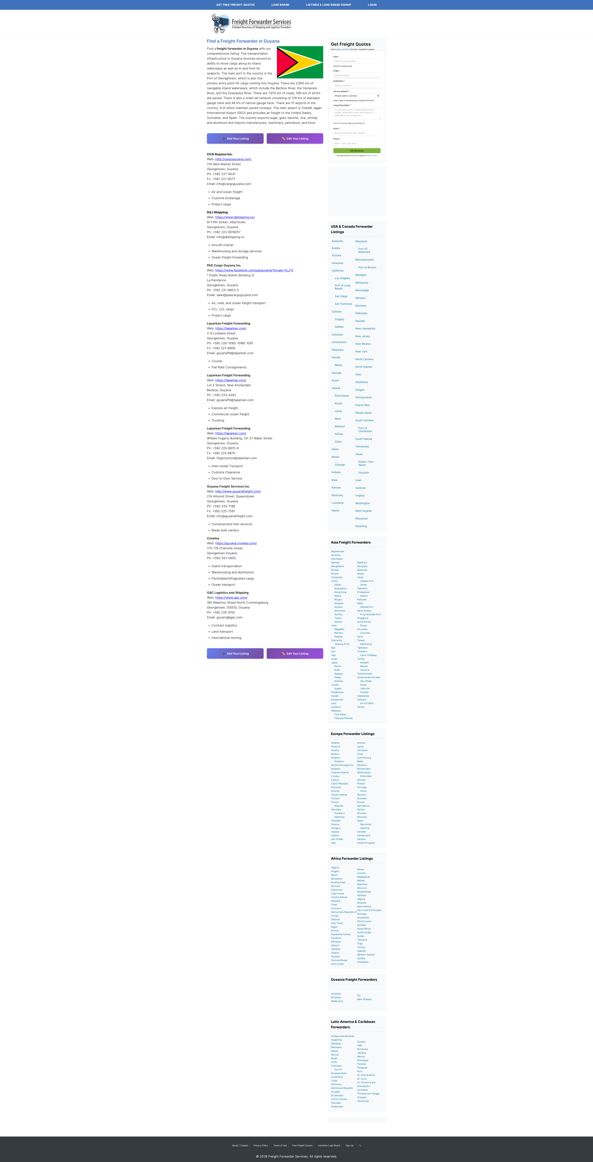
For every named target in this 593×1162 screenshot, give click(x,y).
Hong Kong (338, 592)
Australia (336, 993)
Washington (362, 503)
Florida (336, 357)
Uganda (361, 950)
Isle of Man (337, 839)
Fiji (358, 995)
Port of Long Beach (342, 287)
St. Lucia (361, 1078)
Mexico (361, 1056)
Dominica (336, 1084)
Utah (358, 480)
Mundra (337, 632)
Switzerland (363, 835)
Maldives (362, 562)
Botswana (336, 878)
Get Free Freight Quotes (235, 4)
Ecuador (335, 1091)
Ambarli (363, 662)
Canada (336, 311)
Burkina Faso (338, 882)
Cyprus (335, 779)
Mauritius (362, 884)
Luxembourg (364, 757)
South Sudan (364, 932)
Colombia (336, 1065)
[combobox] (337, 143)
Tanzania (362, 939)
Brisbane (336, 997)
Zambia (361, 958)
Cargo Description (342, 105)
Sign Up (350, 1145)
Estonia (335, 790)
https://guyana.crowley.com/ (236, 543)
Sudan (360, 936)
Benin (334, 874)
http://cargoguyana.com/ (233, 159)
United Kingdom (366, 842)
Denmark (336, 787)
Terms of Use (280, 1145)
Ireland (335, 835)
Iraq (333, 655)
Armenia (335, 555)
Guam (335, 380)
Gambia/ (335, 949)
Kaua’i (338, 403)
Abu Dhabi (364, 681)
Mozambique (364, 891)
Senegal (361, 913)
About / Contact (240, 1145)
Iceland (335, 831)
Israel (334, 658)
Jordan (335, 684)
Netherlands (364, 772)
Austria (335, 750)
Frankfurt (338, 813)
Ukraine (361, 839)
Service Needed (341, 91)
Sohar (362, 584)
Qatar (360, 603)
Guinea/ (335, 956)
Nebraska (361, 313)
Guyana (361, 1041)
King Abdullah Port (369, 614)
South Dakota (363, 438)
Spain (360, 820)
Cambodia (336, 577)
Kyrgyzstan (337, 699)
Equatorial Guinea (341, 934)
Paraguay (362, 1067)
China (334, 581)
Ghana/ (335, 952)
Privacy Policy (261, 1145)
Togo (360, 943)
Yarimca (363, 669)
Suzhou (337, 614)
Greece (335, 824)
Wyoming (361, 526)
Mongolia (362, 566)
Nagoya (337, 673)
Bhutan (335, 569)
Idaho (335, 449)
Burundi (335, 886)
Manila (362, 595)
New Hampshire (365, 328)
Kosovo (361, 742)
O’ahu (338, 441)
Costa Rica (337, 1076)
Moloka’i (340, 426)
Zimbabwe (362, 962)
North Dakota (363, 366)
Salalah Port (365, 581)
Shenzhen (338, 610)
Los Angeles (342, 278)
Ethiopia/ (336, 941)
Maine (335, 510)
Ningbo (336, 599)
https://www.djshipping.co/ (234, 217)
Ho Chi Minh (365, 703)
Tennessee (362, 446)
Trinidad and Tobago (368, 1093)
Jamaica (361, 1052)
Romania (362, 798)
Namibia (361, 895)
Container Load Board (329, 1145)
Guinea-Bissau (339, 960)
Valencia (363, 828)
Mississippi (362, 290)
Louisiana (338, 502)
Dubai (362, 684)
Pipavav (337, 636)
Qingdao (337, 603)
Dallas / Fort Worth (365, 463)
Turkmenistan (364, 673)
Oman (360, 577)
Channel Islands (340, 772)
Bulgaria (335, 768)
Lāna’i (338, 411)
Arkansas (337, 263)
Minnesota (361, 282)
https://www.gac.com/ (231, 597)
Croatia (335, 776)
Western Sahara (365, 954)
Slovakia (361, 813)
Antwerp (337, 761)
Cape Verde (337, 893)
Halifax (339, 326)
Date (336, 57)
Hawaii (336, 388)
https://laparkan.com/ (230, 328)
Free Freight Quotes (302, 1145)
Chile (334, 1062)
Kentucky (337, 495)
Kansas (336, 487)
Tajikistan (362, 647)
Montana (360, 305)
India (333, 625)
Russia (360, 802)
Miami (338, 365)
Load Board (280, 4)
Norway (361, 779)
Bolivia (335, 1054)
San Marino (363, 805)
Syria (360, 636)
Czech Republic (339, 783)
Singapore (362, 618)
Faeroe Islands (339, 794)
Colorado (337, 334)
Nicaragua (362, 1060)
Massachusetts (364, 259)
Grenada (336, 1102)
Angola (335, 871)
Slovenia (362, 816)
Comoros (336, 908)
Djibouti (335, 919)
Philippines (363, 592)
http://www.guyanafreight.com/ (238, 491)
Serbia (360, 809)
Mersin (362, 666)
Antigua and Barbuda (342, 1036)
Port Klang (338, 714)
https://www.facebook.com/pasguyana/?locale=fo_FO (254, 270)
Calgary (339, 319)
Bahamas (336, 1043)
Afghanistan (337, 551)
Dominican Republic (342, 1088)
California (337, 270)
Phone (336, 139)
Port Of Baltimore (364, 250)
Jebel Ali (363, 688)
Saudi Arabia (364, 610)
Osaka (336, 677)
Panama (361, 1063)
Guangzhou (339, 588)
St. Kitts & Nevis (366, 1075)
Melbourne (337, 1001)
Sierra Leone (364, 921)
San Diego (341, 296)
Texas (359, 454)
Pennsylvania (363, 397)
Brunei (335, 573)
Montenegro (364, 768)
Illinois (335, 457)
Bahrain (335, 562)
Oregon (359, 389)
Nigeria (361, 899)
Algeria (335, 867)
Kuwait (335, 695)
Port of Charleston (365, 430)
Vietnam (361, 699)
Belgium (335, 757)
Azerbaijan (337, 558)
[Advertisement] (357, 191)
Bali (333, 647)
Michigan (360, 274)
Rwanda (361, 902)
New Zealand (364, 999)
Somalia (361, 924)
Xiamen (337, 621)
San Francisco (343, 303)
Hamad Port (365, 606)
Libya (360, 753)
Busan (362, 625)
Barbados (336, 1047)
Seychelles (363, 917)
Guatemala (337, 1106)
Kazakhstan (337, 692)
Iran (333, 651)
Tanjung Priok (340, 644)
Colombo (363, 632)
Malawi (361, 880)
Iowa (335, 480)
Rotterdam (364, 776)
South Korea (364, 621)
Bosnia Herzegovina (342, 765)
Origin (336, 71)
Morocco (362, 887)
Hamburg (337, 816)
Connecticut (339, 342)
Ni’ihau (339, 433)
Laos (333, 703)
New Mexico (363, 343)
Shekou (337, 606)
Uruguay (361, 1097)
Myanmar (362, 569)
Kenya (360, 869)
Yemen (361, 707)
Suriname (362, 1089)
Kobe (335, 669)
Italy (333, 842)
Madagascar (363, 876)
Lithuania (362, 750)
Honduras (362, 1049)
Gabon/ (335, 945)
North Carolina (364, 359)
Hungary (336, 828)
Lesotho (361, 873)
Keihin (336, 666)
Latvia (360, 746)
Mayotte (337, 805)
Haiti (359, 1045)
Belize (334, 1050)
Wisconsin (361, 518)
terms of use (372, 155)
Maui (338, 418)
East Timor (337, 923)
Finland (335, 798)
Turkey (361, 658)
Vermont (360, 488)
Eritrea (335, 930)
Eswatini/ (336, 937)
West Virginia (363, 510)
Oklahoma (361, 382)
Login (372, 4)
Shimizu (337, 681)
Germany (336, 809)
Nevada (360, 320)
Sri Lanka (362, 629)
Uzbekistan (363, 695)
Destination (339, 81)
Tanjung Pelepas (342, 718)
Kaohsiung (364, 644)
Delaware (337, 349)
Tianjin (336, 618)
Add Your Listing (238, 138)
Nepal (360, 573)
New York (361, 351)
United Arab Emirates (368, 677)
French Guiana (339, 1099)
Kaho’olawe (342, 395)
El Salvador (337, 1095)
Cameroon (337, 889)
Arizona (336, 255)
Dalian (336, 584)
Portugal (362, 787)
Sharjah (363, 692)
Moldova (361, 765)
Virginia (360, 495)
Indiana (336, 472)
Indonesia (336, 640)
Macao (336, 595)
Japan (334, 662)
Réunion (361, 794)
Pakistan (361, 599)
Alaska (336, 248)
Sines (361, 790)
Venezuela (363, 1100)
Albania (335, 742)
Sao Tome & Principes (369, 910)
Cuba (334, 1080)
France (335, 802)
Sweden (361, 831)
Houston (363, 472)
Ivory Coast (337, 963)
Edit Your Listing (297, 138)
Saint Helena (364, 906)
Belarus (335, 753)
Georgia (336, 372)
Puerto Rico (362, 405)
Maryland (361, 241)
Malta (360, 761)
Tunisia (361, 947)
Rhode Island (363, 412)
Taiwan (361, 640)
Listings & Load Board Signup (328, 4)
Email (336, 128)
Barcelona (364, 824)
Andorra (335, 746)
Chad (334, 904)
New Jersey (362, 336)
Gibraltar (336, 820)
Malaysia (336, 710)
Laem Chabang (366, 655)
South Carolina (364, 420)
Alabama (337, 241)
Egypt (334, 926)
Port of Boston (367, 267)
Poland (361, 783)
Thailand (362, 651)
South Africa (364, 928)
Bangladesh (337, 566)
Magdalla (337, 629)
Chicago (340, 464)
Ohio (358, 374)
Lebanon (336, 707)
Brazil (334, 1058)
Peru (359, 1071)
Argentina (336, 1039)
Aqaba (336, 688)
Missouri (360, 297)
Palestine (362, 588)
